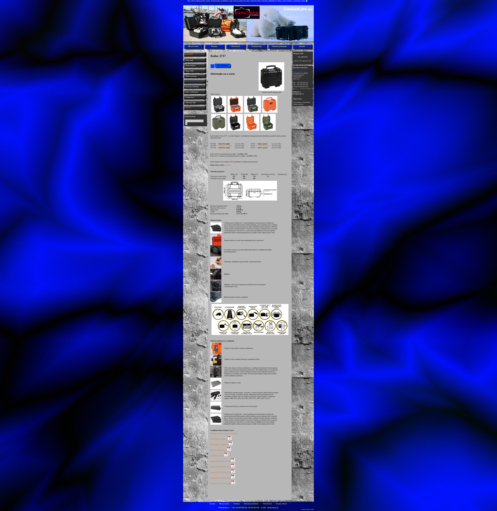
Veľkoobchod (235, 46)
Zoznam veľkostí (281, 504)
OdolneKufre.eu (223, 508)
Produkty (214, 46)
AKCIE (188, 108)
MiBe (312, 509)
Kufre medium (190, 66)
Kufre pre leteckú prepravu (195, 81)
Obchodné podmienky (279, 46)
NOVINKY (189, 54)
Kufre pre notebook (192, 87)
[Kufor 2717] (271, 91)
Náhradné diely (191, 103)
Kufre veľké (190, 71)
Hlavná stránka (193, 46)
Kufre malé (189, 60)
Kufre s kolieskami (192, 92)
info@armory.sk (303, 86)
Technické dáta (256, 46)
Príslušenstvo (190, 97)
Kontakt (302, 46)
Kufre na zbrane (191, 76)
